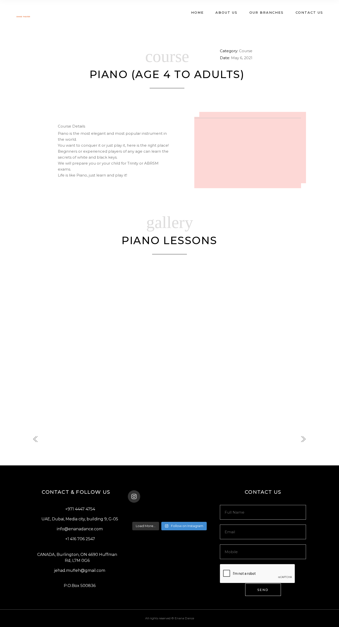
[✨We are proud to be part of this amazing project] (169, 510)
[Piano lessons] (77, 291)
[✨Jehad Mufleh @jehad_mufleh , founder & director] (169, 516)
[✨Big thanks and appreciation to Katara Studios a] (141, 516)
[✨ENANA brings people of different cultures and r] (197, 516)
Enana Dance (184, 618)
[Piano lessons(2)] (170, 291)
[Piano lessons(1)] (77, 368)
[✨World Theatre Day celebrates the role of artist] (141, 510)
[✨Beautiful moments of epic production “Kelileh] (197, 510)
